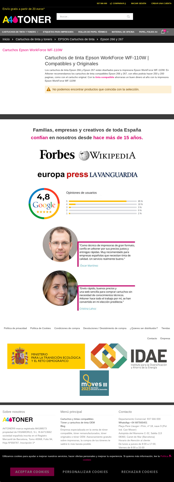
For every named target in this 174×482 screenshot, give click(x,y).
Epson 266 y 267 (111, 39)
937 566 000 (102, 3)
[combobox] (95, 16)
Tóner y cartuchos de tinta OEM (77, 422)
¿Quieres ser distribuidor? (144, 328)
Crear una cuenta (161, 3)
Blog (62, 426)
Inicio (6, 39)
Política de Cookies (40, 328)
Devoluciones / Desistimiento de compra (104, 328)
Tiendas (165, 328)
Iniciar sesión (138, 3)
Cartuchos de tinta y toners (34, 39)
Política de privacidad (15, 328)
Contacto (152, 338)
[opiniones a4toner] (87, 267)
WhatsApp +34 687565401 (133, 422)
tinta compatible (104, 77)
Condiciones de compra (67, 328)
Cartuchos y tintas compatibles (76, 419)
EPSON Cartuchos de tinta (76, 39)
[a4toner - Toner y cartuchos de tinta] (27, 19)
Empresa (165, 338)
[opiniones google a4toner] (87, 223)
